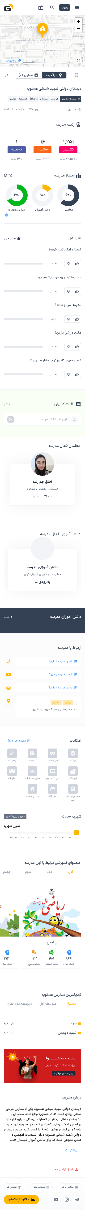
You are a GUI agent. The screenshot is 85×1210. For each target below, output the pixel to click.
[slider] (76, 832)
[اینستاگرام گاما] (66, 1199)
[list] (42, 1028)
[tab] (70, 871)
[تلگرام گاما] (77, 1199)
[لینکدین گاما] (56, 1199)
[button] (42, 31)
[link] (42, 1023)
